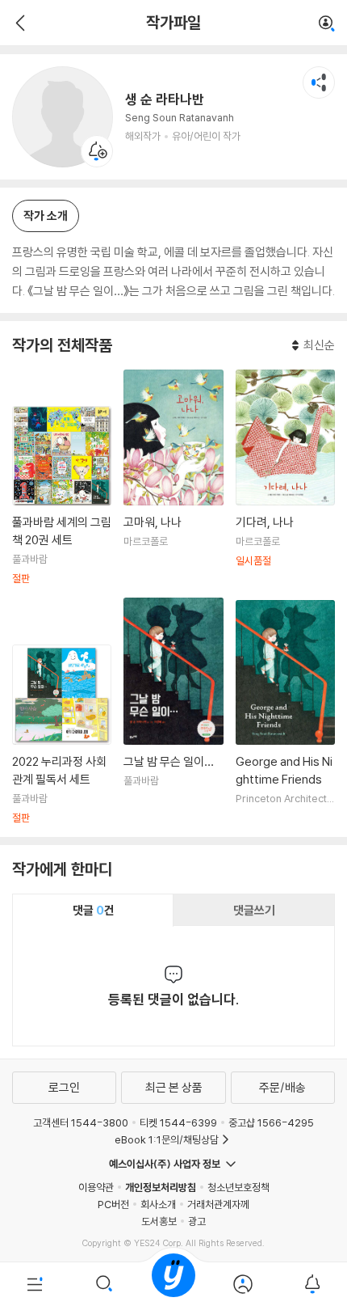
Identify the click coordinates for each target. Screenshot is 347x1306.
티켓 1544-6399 (178, 1122)
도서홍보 (159, 1221)
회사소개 (158, 1204)
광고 (197, 1221)
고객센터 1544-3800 (80, 1122)
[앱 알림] (312, 1284)
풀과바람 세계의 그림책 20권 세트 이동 (61, 495)
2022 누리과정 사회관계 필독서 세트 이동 (61, 734)
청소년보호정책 (238, 1187)
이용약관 (96, 1187)
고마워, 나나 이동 (173, 477)
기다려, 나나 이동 (285, 477)
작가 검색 (327, 24)
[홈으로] (173, 1284)
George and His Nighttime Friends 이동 (285, 712)
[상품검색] (104, 1284)
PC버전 (113, 1204)
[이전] (18, 22)
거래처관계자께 (218, 1204)
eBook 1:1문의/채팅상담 (167, 1139)
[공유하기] (319, 82)
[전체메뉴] (35, 1284)
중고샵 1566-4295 (271, 1122)
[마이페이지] (243, 1284)
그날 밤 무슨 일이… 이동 (173, 711)
